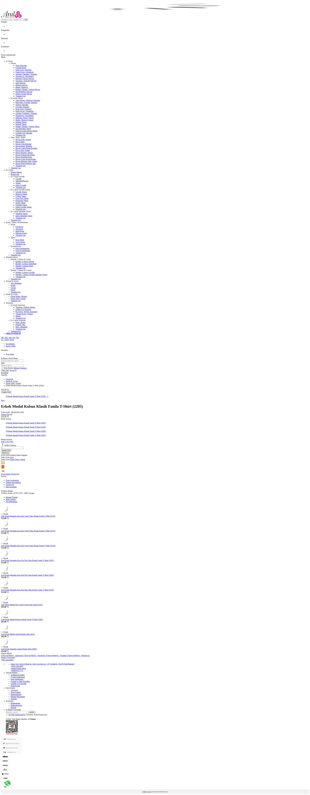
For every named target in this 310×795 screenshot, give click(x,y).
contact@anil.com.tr (18, 668)
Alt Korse (19, 229)
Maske (18, 316)
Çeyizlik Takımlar (22, 107)
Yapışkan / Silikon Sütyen (25, 307)
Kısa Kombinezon (22, 248)
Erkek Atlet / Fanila (18, 299)
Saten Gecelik (21, 185)
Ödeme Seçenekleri (13, 482)
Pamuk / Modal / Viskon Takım (27, 126)
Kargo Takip (11, 346)
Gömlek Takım (21, 205)
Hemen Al (5, 453)
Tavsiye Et (15, 474)
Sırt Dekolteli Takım (23, 129)
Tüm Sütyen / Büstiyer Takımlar (28, 100)
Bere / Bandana (21, 327)
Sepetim (14, 699)
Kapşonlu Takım (22, 201)
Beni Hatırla (9, 368)
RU (17, 338)
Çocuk (13, 288)
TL (2, 340)
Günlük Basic (21, 68)
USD (7, 340)
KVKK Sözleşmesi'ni (17, 715)
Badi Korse (20, 231)
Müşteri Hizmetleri (18, 697)
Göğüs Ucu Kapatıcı (23, 309)
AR (10, 338)
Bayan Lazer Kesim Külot (26, 159)
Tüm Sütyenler (21, 65)
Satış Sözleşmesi (17, 679)
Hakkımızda (15, 686)
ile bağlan (4, 373)
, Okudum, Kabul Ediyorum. (28, 715)
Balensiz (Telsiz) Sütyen (25, 79)
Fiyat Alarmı (6, 474)
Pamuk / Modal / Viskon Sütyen (28, 89)
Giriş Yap (5, 370)
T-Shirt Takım (21, 196)
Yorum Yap (5, 414)
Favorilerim (10, 344)
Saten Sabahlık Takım (24, 216)
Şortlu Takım (20, 203)
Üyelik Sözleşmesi (18, 677)
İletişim (13, 708)
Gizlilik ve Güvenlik (18, 684)
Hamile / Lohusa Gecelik (25, 272)
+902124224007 (7, 660)
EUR (12, 340)
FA (14, 338)
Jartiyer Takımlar (22, 105)
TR (2, 338)
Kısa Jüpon (20, 240)
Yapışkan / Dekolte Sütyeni (26, 81)
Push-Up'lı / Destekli (23, 70)
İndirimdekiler (16, 694)
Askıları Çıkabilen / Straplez (26, 74)
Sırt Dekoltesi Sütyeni (24, 92)
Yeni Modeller (16, 283)
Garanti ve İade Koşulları (20, 681)
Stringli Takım (21, 124)
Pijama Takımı (16, 172)
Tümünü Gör (21, 96)
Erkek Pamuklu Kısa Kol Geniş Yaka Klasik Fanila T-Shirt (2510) (30, 516)
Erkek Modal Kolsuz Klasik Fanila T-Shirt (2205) (24, 619)
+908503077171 (17, 671)
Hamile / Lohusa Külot (24, 266)
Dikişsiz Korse (21, 233)
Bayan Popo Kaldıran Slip (26, 164)
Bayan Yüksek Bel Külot (25, 155)
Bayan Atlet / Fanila (23, 140)
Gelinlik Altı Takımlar (24, 133)
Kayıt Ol (13, 370)
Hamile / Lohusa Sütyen (25, 262)
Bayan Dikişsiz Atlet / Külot (26, 161)
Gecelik (18, 179)
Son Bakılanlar (11, 502)
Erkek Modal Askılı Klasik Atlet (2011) (20, 634)
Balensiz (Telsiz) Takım (25, 118)
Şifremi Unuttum (20, 368)
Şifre (3, 363)
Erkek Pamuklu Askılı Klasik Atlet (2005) (21, 649)
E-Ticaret (148, 792)
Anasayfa (9, 379)
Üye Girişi (10, 354)
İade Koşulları (11, 487)
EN (6, 338)
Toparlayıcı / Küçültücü (25, 76)
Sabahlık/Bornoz (22, 181)
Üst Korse (19, 227)
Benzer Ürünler (12, 497)
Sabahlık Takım (21, 214)
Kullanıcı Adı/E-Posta (9, 358)
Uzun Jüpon (20, 242)
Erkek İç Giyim (12, 381)
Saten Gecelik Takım (23, 207)
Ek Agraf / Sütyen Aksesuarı (26, 312)
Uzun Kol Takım (22, 198)
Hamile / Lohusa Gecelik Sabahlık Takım (31, 275)
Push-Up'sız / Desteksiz (25, 72)
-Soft (144, 792)
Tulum (18, 183)
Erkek (13, 290)
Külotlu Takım (21, 122)
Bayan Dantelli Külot (24, 157)
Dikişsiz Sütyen (21, 85)
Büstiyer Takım (21, 194)
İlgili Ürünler (11, 499)
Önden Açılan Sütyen (24, 94)
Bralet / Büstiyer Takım (24, 120)
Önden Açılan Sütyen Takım (26, 131)
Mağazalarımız (16, 705)
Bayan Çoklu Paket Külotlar (26, 148)
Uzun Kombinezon (23, 251)
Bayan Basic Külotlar (24, 146)
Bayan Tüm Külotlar (23, 144)
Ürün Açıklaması (12, 480)
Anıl (2, 400)
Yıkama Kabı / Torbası (24, 314)
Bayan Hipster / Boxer (24, 153)
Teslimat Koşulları (18, 675)
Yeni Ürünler (16, 692)
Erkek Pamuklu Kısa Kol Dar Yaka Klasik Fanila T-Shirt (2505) (29, 560)
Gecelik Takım (21, 192)
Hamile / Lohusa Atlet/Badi (26, 264)
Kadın (13, 285)
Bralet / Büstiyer (22, 87)
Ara (26, 20)
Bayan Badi (20, 142)
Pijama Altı (15, 174)
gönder (32, 712)
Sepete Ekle (6, 392)
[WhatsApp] (8, 783)
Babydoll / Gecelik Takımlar (26, 103)
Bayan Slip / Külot (23, 150)
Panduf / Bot (20, 325)
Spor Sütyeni (20, 83)
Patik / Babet (20, 323)
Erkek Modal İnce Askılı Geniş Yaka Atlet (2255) (24, 605)
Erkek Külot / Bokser (19, 296)
